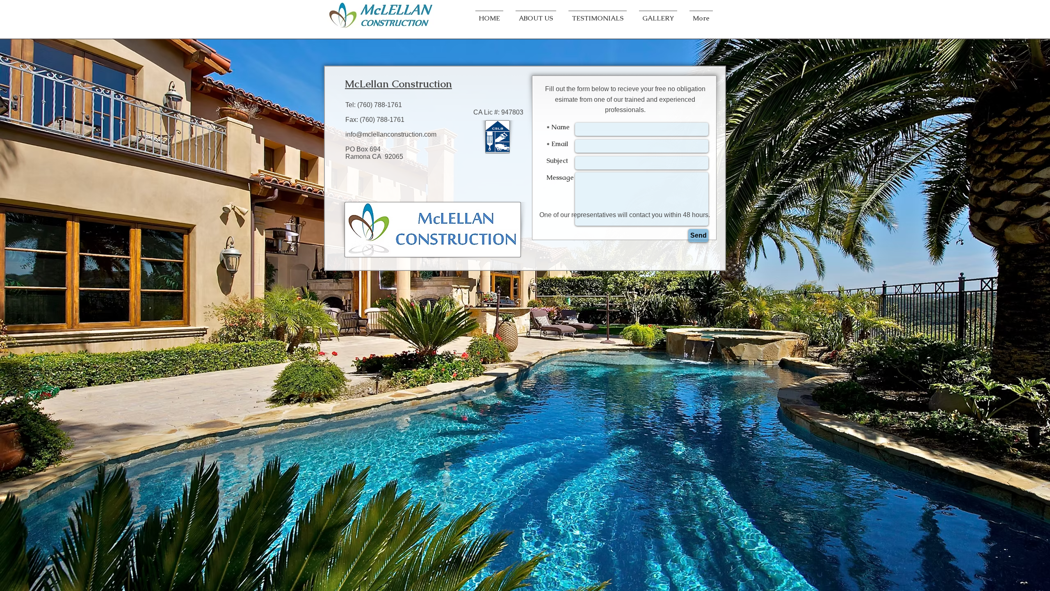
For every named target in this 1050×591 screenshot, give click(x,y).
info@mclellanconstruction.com (390, 134)
